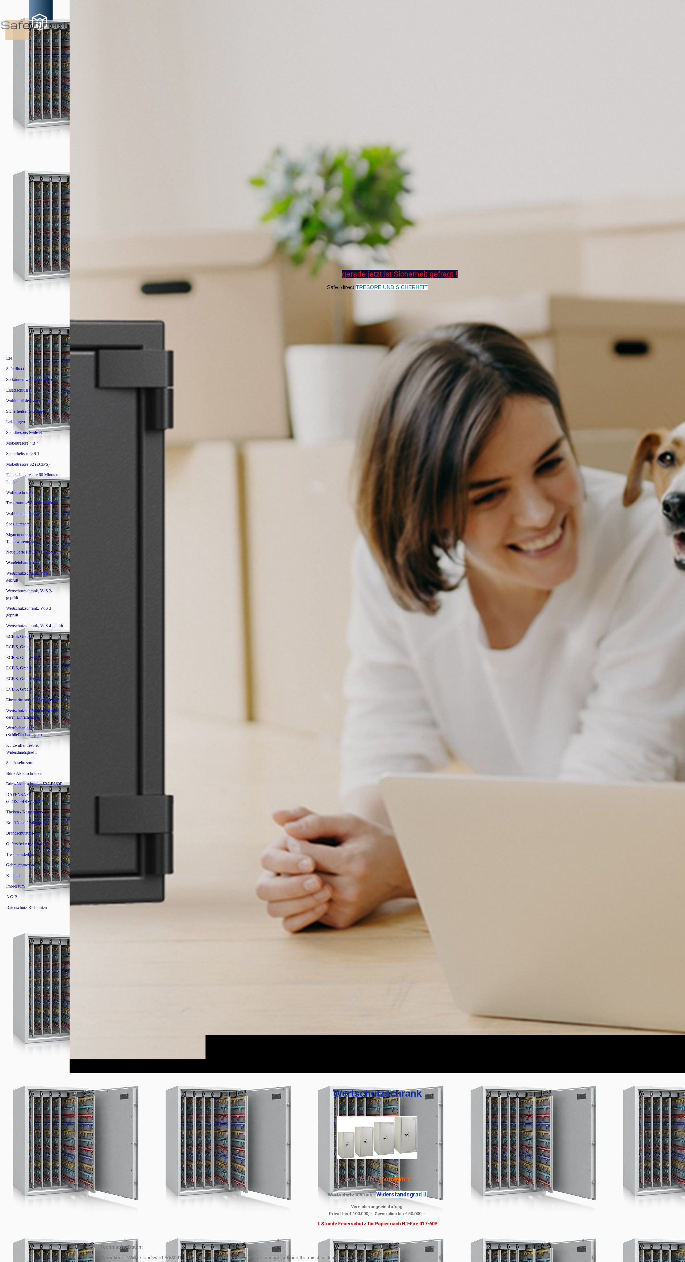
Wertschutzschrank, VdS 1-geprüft (29, 576)
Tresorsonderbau (20, 854)
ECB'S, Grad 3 (19, 689)
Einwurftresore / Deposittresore (32, 700)
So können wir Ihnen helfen (29, 379)
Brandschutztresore (22, 833)
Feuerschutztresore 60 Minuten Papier (32, 478)
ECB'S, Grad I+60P (23, 657)
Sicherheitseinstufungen (26, 411)
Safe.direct (15, 368)
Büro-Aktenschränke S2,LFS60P (34, 784)
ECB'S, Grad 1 (19, 647)
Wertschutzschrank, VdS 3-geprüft (29, 611)
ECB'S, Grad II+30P (23, 678)
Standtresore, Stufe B (24, 432)
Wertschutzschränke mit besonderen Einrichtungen (32, 714)
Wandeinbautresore (22, 562)
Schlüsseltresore (19, 762)
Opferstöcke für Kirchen (26, 844)
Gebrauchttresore (20, 865)
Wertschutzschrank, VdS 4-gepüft (34, 625)
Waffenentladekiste (22, 513)
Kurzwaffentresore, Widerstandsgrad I (22, 749)
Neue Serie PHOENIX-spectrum (34, 552)
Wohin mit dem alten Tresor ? (31, 400)
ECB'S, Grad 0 (19, 636)
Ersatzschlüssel (19, 390)
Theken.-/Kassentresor (25, 812)
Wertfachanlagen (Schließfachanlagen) (24, 731)
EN (9, 358)
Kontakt (13, 875)
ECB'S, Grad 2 (19, 668)
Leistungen (15, 421)
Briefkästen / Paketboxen (27, 822)
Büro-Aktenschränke (23, 773)
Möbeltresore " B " (22, 443)
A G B (11, 897)
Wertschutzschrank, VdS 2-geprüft (29, 594)
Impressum (15, 886)
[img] (377, 536)
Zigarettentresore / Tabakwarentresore (22, 538)
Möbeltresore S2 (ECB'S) (28, 464)
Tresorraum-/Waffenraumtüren (31, 503)
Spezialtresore (18, 524)
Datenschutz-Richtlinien (26, 907)
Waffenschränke (19, 492)
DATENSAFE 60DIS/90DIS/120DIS (25, 798)
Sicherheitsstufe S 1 (22, 453)
